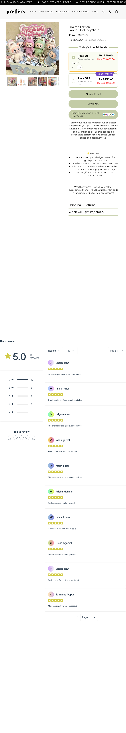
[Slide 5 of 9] (52, 81)
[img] (55, 369)
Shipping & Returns (82, 205)
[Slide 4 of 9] (42, 81)
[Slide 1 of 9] (12, 81)
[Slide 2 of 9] (22, 81)
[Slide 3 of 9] (32, 81)
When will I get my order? (86, 212)
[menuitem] (95, 11)
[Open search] (103, 11)
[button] (21, 380)
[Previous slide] (8, 48)
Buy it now (93, 103)
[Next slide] (56, 48)
